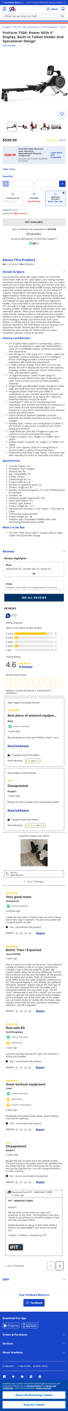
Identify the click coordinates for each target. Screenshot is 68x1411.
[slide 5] (56, 127)
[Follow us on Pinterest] (40, 1377)
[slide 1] (12, 127)
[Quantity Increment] (62, 184)
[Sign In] (48, 9)
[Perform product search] (62, 16)
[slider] (34, 85)
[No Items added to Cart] (62, 8)
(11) (63, 140)
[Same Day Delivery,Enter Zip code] (55, 198)
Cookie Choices (43, 1388)
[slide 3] (34, 127)
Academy (7, 27)
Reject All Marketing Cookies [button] (34, 1395)
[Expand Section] (34, 573)
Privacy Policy (34, 1386)
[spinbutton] (34, 184)
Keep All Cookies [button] (34, 1404)
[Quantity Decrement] (6, 184)
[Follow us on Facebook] (4, 1377)
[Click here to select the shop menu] (4, 9)
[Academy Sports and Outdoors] (12, 9)
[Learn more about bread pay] (34, 243)
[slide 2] (23, 127)
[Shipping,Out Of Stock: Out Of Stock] (34, 198)
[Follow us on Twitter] (13, 1377)
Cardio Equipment (50, 27)
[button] (57, 155)
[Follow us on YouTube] (22, 1377)
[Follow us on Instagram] (31, 1377)
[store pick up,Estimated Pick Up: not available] (12, 198)
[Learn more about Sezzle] (34, 234)
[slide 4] (45, 127)
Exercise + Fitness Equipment (26, 27)
